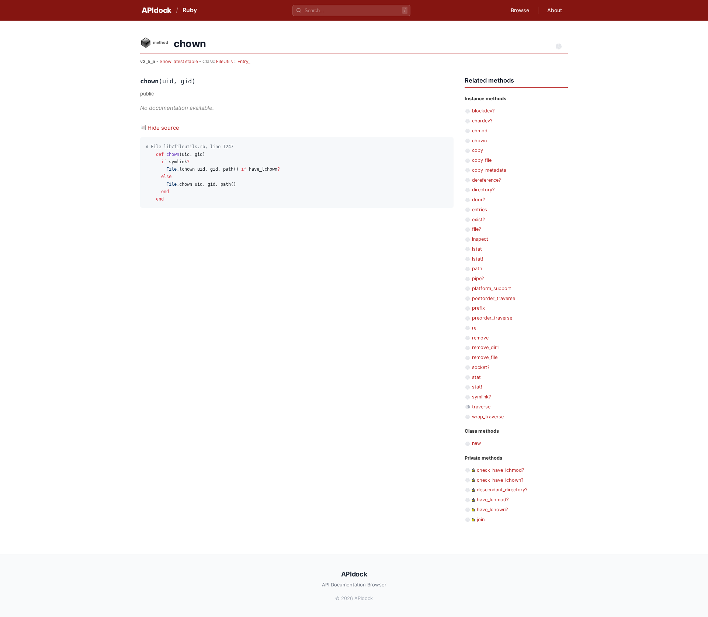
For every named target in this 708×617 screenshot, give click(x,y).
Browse (520, 10)
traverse (481, 406)
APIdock (156, 10)
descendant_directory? (502, 489)
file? (476, 229)
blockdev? (483, 111)
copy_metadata (489, 170)
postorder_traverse (493, 298)
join (481, 519)
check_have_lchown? (500, 480)
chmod (479, 130)
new (476, 443)
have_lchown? (492, 509)
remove (480, 338)
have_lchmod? (493, 499)
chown (479, 140)
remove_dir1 (485, 347)
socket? (480, 367)
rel (475, 328)
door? (478, 199)
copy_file (482, 160)
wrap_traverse (488, 416)
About (554, 10)
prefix (478, 308)
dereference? (486, 180)
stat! (477, 387)
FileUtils (224, 61)
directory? (483, 189)
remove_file (484, 357)
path (477, 268)
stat (476, 377)
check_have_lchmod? (500, 470)
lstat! (477, 259)
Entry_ (243, 61)
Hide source (163, 127)
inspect (480, 239)
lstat (477, 249)
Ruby (190, 10)
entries (479, 209)
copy (477, 150)
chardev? (482, 120)
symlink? (481, 397)
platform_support (491, 288)
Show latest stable (179, 61)
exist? (478, 219)
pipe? (478, 278)
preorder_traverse (492, 318)
